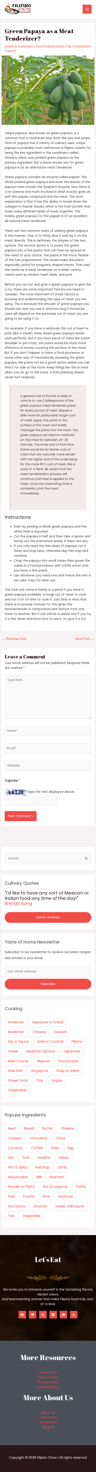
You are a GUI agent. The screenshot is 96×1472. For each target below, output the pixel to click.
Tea (11, 1215)
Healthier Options (40, 1051)
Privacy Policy (48, 1382)
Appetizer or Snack (47, 1022)
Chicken (14, 1138)
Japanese (71, 1051)
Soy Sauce (16, 1206)
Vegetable (32, 1215)
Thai (39, 1080)
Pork (11, 1196)
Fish (11, 1157)
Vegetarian (17, 1090)
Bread (29, 1128)
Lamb (62, 1167)
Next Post (84, 639)
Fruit (25, 1157)
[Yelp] (73, 1314)
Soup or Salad (67, 1070)
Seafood (65, 1196)
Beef (12, 1128)
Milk (39, 1177)
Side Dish (15, 1070)
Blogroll (48, 1427)
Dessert (60, 1032)
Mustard (57, 1177)
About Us (48, 1412)
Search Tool (48, 1372)
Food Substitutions (50, 46)
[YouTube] (63, 1314)
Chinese (39, 1032)
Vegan (56, 1080)
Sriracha (40, 1206)
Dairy (55, 1147)
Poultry (29, 1196)
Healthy (44, 1157)
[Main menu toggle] (87, 9)
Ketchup (42, 1167)
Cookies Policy (48, 1387)
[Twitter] (32, 1314)
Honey (63, 1157)
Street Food (18, 1080)
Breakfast (16, 1032)
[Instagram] (43, 1314)
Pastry (81, 1186)
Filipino (77, 1041)
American (16, 1022)
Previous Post (14, 639)
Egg (71, 1147)
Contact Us (48, 1417)
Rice (46, 1196)
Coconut (15, 1147)
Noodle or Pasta (21, 1186)
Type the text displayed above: (51, 792)
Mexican (43, 1061)
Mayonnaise (18, 1177)
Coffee (37, 1147)
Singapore (39, 1070)
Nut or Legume (55, 1186)
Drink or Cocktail (50, 1041)
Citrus (60, 1138)
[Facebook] (22, 1314)
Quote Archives (48, 917)
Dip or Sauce (18, 1041)
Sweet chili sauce (69, 1206)
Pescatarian (68, 1061)
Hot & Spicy (17, 1167)
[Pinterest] (53, 1314)
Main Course (18, 1061)
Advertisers (48, 1422)
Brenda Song (18, 903)
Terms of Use (48, 1377)
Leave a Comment (19, 46)
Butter (47, 1128)
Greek (13, 1051)
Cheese (67, 1128)
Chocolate (38, 1138)
